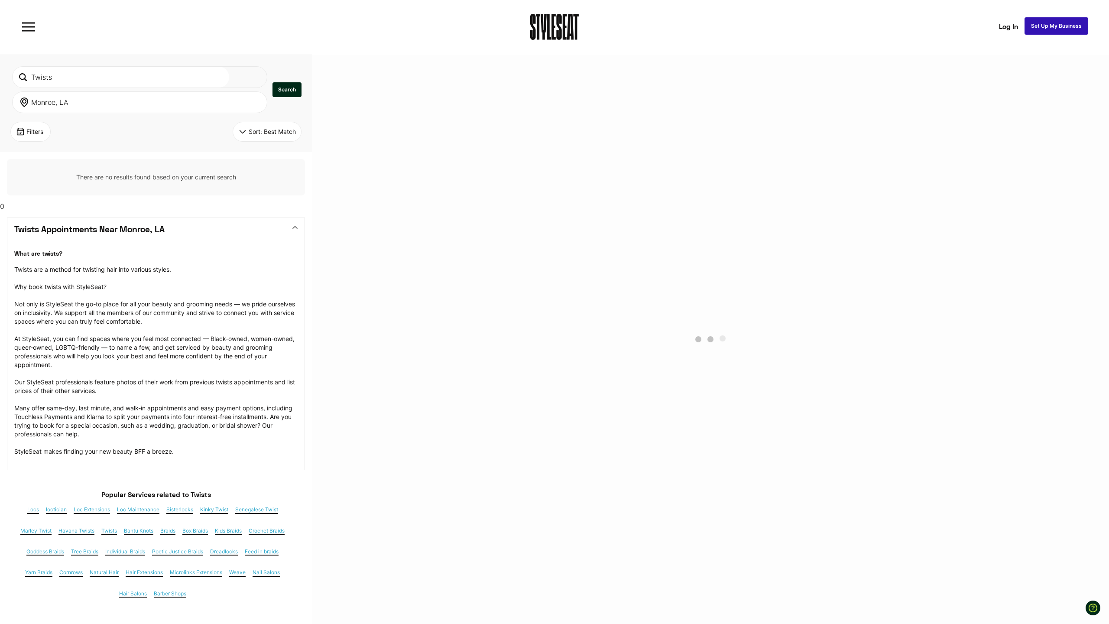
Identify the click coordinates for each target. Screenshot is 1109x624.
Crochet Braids (267, 531)
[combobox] (120, 77)
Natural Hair (104, 572)
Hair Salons (133, 594)
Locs (33, 510)
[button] (287, 89)
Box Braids (195, 531)
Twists (109, 531)
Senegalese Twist (256, 510)
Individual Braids (125, 552)
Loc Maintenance (138, 510)
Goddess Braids (45, 552)
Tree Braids (84, 552)
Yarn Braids (38, 572)
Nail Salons (266, 572)
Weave (237, 572)
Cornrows (71, 572)
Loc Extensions (92, 510)
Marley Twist (36, 531)
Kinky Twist (214, 510)
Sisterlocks (179, 510)
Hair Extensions (144, 572)
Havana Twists (76, 531)
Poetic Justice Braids (177, 552)
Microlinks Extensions (196, 572)
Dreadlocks (224, 552)
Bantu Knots (138, 531)
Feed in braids (262, 552)
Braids (167, 531)
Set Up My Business (1056, 26)
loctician (56, 510)
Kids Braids (228, 531)
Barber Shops (170, 594)
